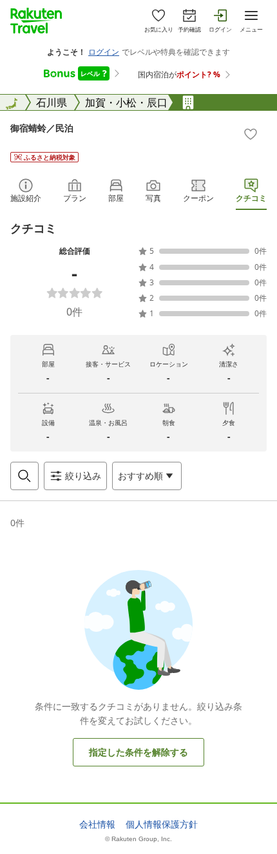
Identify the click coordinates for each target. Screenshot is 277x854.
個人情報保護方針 (162, 824)
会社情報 (97, 824)
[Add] (250, 134)
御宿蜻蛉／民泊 (41, 128)
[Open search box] (24, 476)
